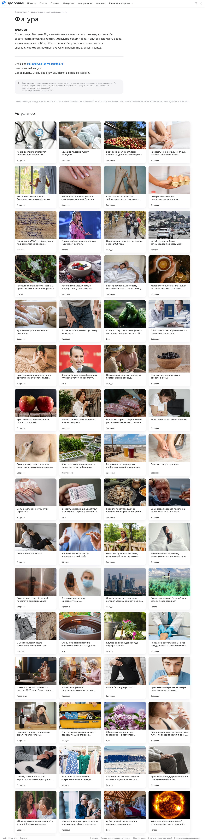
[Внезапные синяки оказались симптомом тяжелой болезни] (80, 187)
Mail (4, 838)
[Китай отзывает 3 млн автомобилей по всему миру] (169, 232)
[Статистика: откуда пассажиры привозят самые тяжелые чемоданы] (80, 722)
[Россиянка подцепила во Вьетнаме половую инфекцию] (35, 187)
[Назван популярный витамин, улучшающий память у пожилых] (125, 544)
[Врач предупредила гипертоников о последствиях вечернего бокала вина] (80, 678)
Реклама (23, 838)
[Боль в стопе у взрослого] (169, 455)
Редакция (94, 838)
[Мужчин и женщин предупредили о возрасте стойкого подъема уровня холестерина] (80, 812)
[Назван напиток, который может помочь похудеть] (80, 410)
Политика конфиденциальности (187, 838)
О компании (13, 838)
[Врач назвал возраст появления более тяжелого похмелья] (169, 499)
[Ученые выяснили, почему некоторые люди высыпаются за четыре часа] (169, 544)
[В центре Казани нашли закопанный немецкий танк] (35, 633)
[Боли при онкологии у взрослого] (169, 410)
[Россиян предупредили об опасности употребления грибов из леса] (125, 499)
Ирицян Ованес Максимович (45, 63)
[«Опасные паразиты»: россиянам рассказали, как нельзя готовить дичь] (125, 410)
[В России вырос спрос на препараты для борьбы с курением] (80, 544)
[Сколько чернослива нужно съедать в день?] (169, 365)
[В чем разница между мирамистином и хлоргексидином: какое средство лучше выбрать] (80, 589)
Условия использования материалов (115, 838)
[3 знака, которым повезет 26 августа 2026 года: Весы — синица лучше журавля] (35, 678)
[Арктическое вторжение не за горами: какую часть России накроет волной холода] (125, 767)
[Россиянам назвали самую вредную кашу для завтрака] (80, 276)
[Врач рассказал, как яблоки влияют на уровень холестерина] (125, 142)
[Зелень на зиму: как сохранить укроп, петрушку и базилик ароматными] (80, 455)
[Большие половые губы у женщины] (80, 142)
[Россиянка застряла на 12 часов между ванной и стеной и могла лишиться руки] (169, 633)
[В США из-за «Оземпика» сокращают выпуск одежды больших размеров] (80, 767)
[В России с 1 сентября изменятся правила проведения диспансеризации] (169, 321)
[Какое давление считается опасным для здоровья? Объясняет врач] (35, 142)
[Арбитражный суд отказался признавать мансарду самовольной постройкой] (125, 812)
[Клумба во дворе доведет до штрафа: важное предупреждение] (125, 633)
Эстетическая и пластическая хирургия (49, 12)
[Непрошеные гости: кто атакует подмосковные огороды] (125, 365)
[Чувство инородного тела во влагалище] (35, 321)
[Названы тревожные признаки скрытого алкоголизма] (35, 722)
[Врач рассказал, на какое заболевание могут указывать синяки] (125, 187)
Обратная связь (139, 838)
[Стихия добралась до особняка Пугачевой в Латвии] (80, 232)
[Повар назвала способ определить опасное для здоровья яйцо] (169, 187)
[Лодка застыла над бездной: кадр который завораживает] (169, 589)
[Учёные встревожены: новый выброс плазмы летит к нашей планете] (169, 812)
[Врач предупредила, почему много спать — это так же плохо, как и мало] (125, 276)
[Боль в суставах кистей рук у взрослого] (35, 499)
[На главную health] (15, 3)
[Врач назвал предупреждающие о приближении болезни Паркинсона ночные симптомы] (169, 767)
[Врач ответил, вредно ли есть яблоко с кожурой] (35, 410)
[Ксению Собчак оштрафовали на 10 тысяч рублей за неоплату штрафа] (80, 365)
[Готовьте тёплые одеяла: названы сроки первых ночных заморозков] (35, 276)
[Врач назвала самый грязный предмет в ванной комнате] (35, 589)
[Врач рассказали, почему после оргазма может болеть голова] (35, 365)
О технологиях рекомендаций (160, 838)
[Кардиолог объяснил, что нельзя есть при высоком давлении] (169, 276)
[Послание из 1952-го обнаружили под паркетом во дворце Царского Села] (35, 232)
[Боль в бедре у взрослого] (125, 678)
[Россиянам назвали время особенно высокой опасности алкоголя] (125, 455)
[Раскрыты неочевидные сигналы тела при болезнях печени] (169, 142)
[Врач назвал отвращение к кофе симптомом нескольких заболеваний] (169, 678)
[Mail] (4, 3)
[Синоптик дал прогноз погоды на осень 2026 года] (125, 232)
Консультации (21, 12)
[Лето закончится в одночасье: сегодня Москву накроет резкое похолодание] (125, 589)
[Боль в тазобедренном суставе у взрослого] (80, 321)
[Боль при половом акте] (35, 544)
